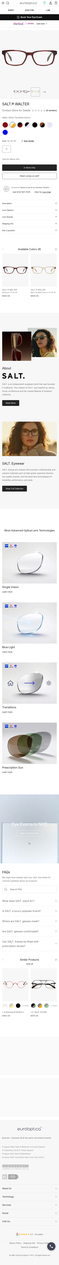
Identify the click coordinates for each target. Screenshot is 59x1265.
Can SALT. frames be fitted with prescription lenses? (20, 944)
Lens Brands (7, 217)
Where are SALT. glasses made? (20, 921)
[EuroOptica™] (28, 3)
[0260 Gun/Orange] (40, 1005)
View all (29, 964)
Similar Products (29, 959)
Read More (11, 403)
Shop (11, 10)
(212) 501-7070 (23, 192)
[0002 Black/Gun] (33, 1005)
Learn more (7, 592)
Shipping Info (7, 224)
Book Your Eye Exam (29, 833)
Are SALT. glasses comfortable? (20, 931)
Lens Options (7, 210)
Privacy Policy (43, 1243)
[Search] (9, 3)
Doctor (29, 10)
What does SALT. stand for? (18, 900)
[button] (44, 3)
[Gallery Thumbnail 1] (17, 92)
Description (7, 203)
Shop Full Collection (14, 488)
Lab (48, 10)
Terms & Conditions (29, 1247)
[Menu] (3, 3)
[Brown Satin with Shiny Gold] (11, 1005)
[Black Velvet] (18, 1005)
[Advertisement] (29, 1056)
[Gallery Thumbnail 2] (26, 92)
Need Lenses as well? (29, 176)
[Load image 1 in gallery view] (29, 58)
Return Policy (15, 1243)
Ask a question (8, 230)
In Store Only (29, 167)
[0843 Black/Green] (46, 1005)
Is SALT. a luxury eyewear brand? (21, 910)
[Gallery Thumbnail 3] (35, 92)
